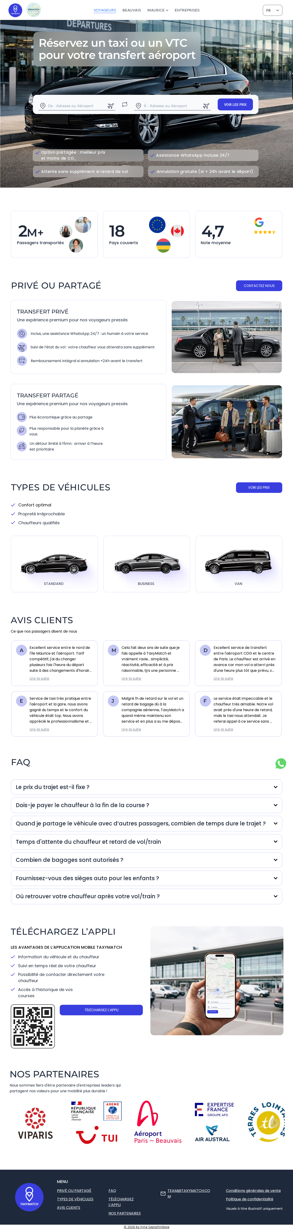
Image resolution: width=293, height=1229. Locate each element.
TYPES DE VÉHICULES (75, 1199)
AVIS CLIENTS (68, 1207)
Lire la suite (39, 678)
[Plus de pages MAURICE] (167, 10)
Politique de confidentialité (249, 1199)
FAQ (112, 1190)
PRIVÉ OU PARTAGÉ (74, 1190)
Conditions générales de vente (253, 1190)
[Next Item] (274, 1123)
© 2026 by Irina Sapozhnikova (146, 1227)
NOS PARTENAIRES (125, 1213)
